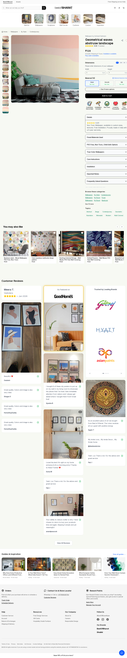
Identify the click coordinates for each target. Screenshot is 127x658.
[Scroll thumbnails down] (5, 112)
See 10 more (89, 204)
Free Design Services (40, 615)
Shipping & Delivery (8, 624)
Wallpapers (14, 32)
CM (121, 62)
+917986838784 (63, 595)
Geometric (118, 212)
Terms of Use (6, 644)
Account (4, 618)
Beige (97, 212)
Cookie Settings (37, 644)
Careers (67, 618)
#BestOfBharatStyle (103, 615)
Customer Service (7, 615)
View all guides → (119, 554)
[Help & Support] (122, 653)
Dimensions (89, 63)
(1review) (101, 46)
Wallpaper (88, 36)
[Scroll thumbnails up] (5, 35)
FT (117, 62)
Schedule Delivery (8, 603)
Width (87, 69)
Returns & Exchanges (8, 621)
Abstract (89, 212)
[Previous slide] (90, 373)
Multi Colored (118, 215)
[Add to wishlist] (26, 233)
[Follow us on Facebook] (98, 619)
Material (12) (90, 78)
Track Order (6, 600)
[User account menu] (119, 8)
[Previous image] (15, 69)
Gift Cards (36, 618)
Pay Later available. (92, 55)
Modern (108, 215)
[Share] (122, 40)
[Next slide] (121, 373)
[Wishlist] (115, 8)
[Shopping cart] (123, 8)
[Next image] (75, 69)
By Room (97, 198)
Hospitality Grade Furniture (42, 621)
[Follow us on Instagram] (103, 619)
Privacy (13, 644)
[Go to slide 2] (104, 373)
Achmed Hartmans (100, 36)
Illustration (90, 215)
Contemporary (34, 32)
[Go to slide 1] (103, 373)
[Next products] (122, 227)
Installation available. (110, 54)
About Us (68, 615)
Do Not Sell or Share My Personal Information (57, 644)
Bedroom (105, 200)
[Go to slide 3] (106, 373)
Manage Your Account (93, 605)
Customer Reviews (50, 597)
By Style (23, 32)
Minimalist (99, 215)
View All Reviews (63, 543)
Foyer (104, 198)
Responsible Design (71, 621)
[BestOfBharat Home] (63, 7)
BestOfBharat (8, 2)
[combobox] (22, 8)
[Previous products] (117, 227)
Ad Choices (28, 644)
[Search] (44, 8)
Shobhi (18, 2)
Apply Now (89, 602)
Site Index (20, 644)
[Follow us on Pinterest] (107, 619)
